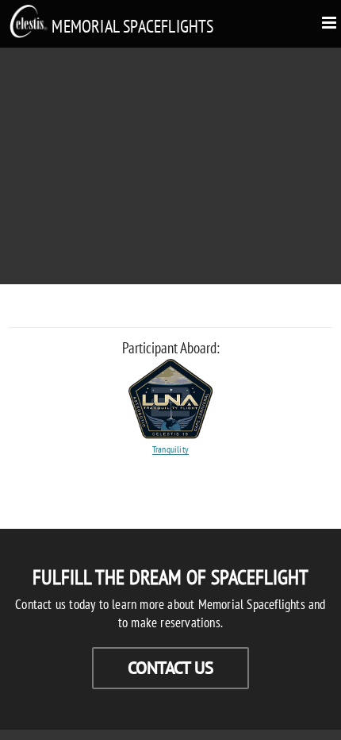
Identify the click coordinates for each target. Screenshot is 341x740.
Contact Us (170, 668)
